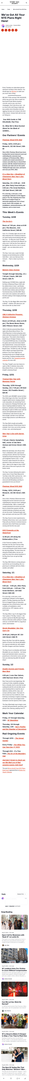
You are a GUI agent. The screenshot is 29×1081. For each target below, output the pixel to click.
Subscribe (11, 906)
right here (14, 91)
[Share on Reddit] (16, 30)
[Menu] (2, 2)
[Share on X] (6, 30)
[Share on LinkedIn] (12, 30)
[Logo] (14, 2)
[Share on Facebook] (2, 30)
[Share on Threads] (9, 30)
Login (6, 906)
